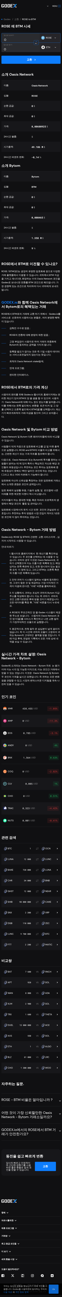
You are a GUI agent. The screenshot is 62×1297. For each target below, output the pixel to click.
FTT (10, 944)
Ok (53, 1289)
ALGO (48, 1046)
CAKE (48, 902)
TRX (10, 1014)
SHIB (10, 902)
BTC (10, 848)
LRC (47, 1057)
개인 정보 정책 (22, 1292)
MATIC (48, 944)
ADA (47, 993)
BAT (10, 972)
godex (7, 19)
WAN (10, 993)
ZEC (47, 923)
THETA (48, 1014)
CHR (10, 880)
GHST (11, 891)
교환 (16, 19)
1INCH (48, 972)
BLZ (10, 1057)
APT (10, 982)
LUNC (48, 859)
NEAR (48, 891)
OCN (47, 848)
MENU (55, 6)
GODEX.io (9, 302)
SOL (47, 982)
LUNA (11, 859)
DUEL (10, 1025)
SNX (10, 912)
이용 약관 (7, 1292)
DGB (10, 923)
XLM (10, 1004)
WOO (48, 1068)
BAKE (10, 870)
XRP (47, 912)
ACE (47, 1025)
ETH (10, 1046)
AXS (10, 1036)
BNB (47, 880)
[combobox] (45, 6)
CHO (10, 1068)
